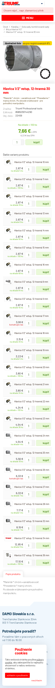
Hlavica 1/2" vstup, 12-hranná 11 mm (31, 179)
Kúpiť (36, 142)
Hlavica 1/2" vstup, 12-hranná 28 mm (31, 504)
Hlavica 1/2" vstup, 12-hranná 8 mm (31, 281)
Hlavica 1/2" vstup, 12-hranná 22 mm (31, 401)
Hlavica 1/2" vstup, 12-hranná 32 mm (31, 521)
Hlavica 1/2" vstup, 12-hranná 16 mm (31, 264)
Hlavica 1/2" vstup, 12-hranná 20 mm (31, 367)
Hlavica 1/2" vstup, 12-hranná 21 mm (31, 384)
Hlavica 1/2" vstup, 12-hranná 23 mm (31, 418)
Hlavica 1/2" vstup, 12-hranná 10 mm (31, 162)
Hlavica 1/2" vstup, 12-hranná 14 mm (31, 230)
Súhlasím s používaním (17, 675)
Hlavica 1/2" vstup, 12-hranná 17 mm (31, 316)
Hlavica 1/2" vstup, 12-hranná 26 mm (31, 469)
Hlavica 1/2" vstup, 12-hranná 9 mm (31, 298)
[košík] (50, 3)
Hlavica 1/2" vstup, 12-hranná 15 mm (31, 247)
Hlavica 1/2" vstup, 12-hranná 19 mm (31, 350)
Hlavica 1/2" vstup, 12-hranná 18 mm (31, 333)
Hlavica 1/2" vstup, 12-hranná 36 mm (31, 555)
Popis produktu (13, 574)
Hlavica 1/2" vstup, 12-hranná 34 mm (31, 538)
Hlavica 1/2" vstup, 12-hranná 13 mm (31, 213)
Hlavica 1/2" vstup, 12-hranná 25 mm (31, 452)
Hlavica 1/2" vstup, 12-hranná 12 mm (31, 196)
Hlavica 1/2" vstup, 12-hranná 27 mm (31, 486)
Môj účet (39, 3)
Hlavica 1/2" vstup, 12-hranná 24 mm (31, 435)
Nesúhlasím (36, 680)
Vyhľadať (50, 10)
